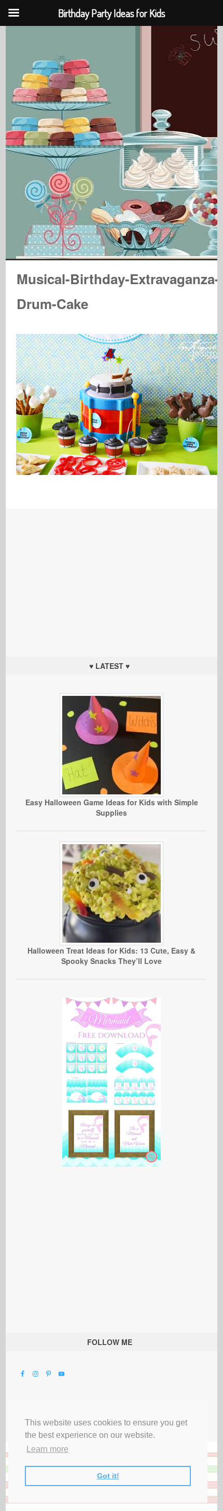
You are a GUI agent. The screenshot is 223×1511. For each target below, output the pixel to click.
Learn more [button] (47, 1449)
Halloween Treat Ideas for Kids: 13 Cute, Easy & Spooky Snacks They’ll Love (111, 955)
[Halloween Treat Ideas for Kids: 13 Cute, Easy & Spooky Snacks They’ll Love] (111, 942)
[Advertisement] (111, 573)
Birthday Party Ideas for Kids (112, 142)
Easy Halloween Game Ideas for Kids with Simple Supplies (111, 807)
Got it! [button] (108, 1476)
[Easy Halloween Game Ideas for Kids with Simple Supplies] (111, 794)
